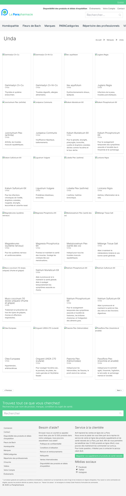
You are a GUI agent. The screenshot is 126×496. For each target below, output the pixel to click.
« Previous (8, 390)
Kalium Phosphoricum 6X (109, 134)
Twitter (81, 470)
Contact (121, 8)
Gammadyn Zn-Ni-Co (47, 85)
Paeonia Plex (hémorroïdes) (74, 359)
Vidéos (6, 466)
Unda (7, 87)
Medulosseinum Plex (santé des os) (77, 244)
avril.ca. (113, 446)
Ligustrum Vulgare (45, 188)
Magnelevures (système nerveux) (14, 244)
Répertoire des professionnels (101, 25)
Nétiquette (44, 456)
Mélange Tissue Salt (108, 243)
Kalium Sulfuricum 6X (15, 188)
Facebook (83, 467)
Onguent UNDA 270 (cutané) (46, 359)
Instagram (83, 472)
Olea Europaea (12, 358)
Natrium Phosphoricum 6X (78, 299)
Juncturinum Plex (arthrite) (13, 134)
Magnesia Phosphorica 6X (47, 244)
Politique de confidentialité (50, 444)
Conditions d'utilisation (49, 448)
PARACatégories (69, 25)
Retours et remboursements (51, 452)
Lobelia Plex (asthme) (77, 188)
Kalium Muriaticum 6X (78, 133)
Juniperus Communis (46, 133)
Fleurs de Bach (32, 25)
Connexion (8, 428)
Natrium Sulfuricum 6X (109, 298)
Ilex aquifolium (74, 85)
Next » (119, 390)
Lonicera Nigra (105, 188)
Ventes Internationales (49, 459)
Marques (50, 25)
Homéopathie (10, 25)
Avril (101, 441)
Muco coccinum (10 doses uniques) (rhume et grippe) (16, 300)
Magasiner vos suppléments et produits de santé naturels (99, 456)
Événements (95, 8)
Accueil (98, 40)
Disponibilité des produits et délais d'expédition (17, 437)
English (121, 2)
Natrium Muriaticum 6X (47, 270)
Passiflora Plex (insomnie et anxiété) (108, 359)
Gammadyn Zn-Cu (14, 85)
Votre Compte (109, 8)
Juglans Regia (105, 85)
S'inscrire (7, 462)
